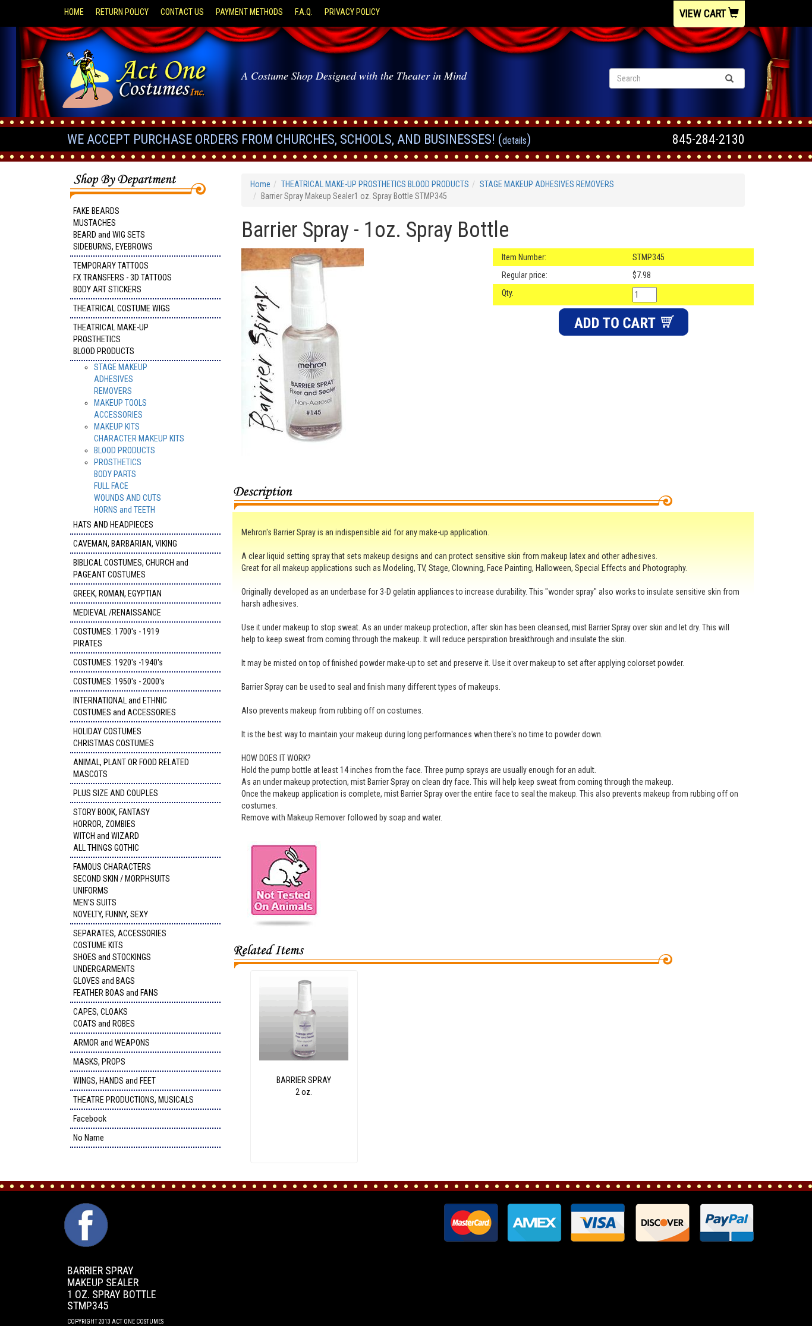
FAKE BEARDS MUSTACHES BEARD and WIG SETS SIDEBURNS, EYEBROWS (113, 228)
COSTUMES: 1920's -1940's (118, 662)
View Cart (703, 13)
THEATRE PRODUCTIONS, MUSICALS (133, 1099)
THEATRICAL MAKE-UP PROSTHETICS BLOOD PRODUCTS (111, 339)
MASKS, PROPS (99, 1061)
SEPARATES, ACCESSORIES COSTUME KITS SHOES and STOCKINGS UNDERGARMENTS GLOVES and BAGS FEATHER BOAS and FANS (119, 963)
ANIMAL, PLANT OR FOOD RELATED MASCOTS (131, 768)
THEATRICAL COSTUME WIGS (121, 308)
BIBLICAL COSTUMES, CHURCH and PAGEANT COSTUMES (130, 568)
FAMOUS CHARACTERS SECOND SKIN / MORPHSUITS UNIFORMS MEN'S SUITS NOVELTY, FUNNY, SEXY (121, 890)
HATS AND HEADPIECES (113, 524)
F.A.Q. (304, 12)
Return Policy (122, 12)
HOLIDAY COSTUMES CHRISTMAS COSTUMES (113, 737)
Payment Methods (249, 12)
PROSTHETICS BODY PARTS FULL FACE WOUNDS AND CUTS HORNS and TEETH (127, 485)
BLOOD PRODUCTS (124, 450)
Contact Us (182, 12)
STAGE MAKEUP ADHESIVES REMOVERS (120, 379)
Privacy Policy (352, 12)
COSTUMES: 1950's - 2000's (119, 681)
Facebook (89, 1118)
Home (74, 12)
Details (514, 140)
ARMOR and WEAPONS (111, 1042)
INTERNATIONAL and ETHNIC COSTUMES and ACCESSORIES (124, 706)
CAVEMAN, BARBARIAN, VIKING (125, 543)
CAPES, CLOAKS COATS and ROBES (104, 1017)
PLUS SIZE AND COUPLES (115, 793)
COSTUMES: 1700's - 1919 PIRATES (116, 637)
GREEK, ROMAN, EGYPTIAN (117, 593)
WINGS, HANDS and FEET (114, 1080)
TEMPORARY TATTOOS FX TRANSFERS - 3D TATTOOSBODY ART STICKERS (122, 277)
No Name (88, 1137)
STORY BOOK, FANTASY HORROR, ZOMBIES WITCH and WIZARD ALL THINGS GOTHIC (111, 830)
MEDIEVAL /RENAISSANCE (117, 612)
